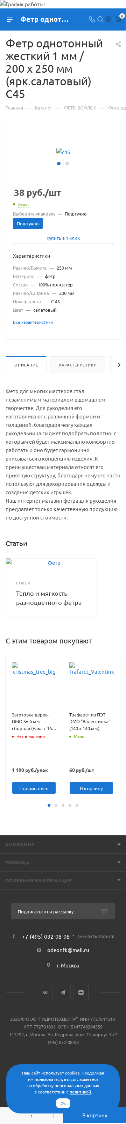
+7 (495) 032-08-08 (46, 936)
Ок (63, 1103)
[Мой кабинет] (108, 19)
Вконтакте (45, 992)
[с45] (63, 151)
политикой (80, 1092)
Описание (26, 365)
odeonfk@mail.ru (68, 949)
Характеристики (78, 365)
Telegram (63, 992)
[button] (59, 163)
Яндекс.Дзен (81, 992)
